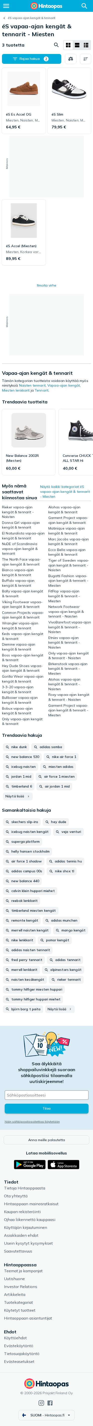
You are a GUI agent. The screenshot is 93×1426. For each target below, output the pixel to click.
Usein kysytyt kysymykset (28, 1243)
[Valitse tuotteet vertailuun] (70, 59)
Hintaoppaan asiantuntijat (28, 1318)
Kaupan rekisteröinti (22, 1211)
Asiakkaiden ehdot (21, 1235)
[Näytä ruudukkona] (68, 45)
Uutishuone (14, 1278)
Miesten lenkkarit (16, 390)
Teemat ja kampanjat (23, 1270)
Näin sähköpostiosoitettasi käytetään (32, 1121)
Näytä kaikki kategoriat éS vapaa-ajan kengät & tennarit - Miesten (65, 491)
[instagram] (41, 1403)
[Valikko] (6, 6)
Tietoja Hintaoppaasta (24, 1187)
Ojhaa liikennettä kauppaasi (29, 1219)
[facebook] (50, 1403)
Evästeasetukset (19, 1361)
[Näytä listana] (77, 45)
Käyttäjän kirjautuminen (25, 1227)
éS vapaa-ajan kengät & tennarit (31, 18)
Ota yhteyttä (16, 1195)
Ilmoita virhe (46, 285)
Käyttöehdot (15, 1337)
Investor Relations (20, 1286)
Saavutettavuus (18, 1251)
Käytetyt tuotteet (19, 1310)
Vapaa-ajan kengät (63, 385)
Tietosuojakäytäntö (21, 1353)
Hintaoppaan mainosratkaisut (31, 1203)
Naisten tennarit (32, 385)
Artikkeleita (14, 1294)
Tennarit (41, 390)
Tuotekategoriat (18, 1302)
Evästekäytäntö (18, 1345)
